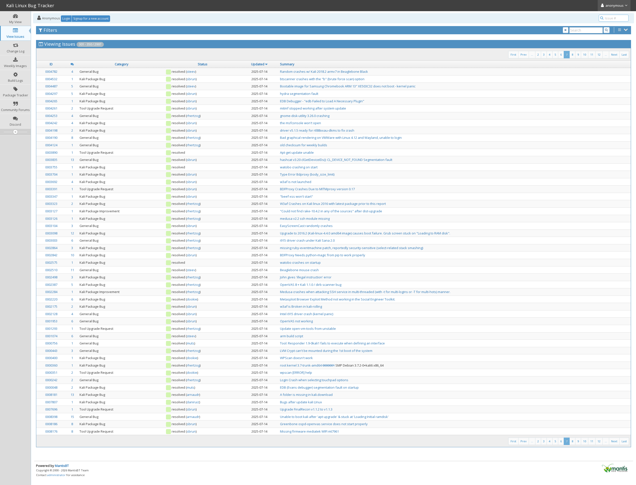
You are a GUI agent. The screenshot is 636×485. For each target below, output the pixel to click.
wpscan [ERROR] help (296, 372)
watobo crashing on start (299, 167)
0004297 (51, 93)
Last (624, 54)
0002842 (51, 255)
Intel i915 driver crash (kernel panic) (306, 314)
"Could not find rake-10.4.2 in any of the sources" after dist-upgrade (331, 211)
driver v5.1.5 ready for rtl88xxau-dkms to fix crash (317, 130)
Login (66, 18)
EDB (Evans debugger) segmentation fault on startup (319, 387)
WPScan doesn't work (296, 358)
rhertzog (193, 115)
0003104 (51, 226)
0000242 (51, 380)
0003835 (51, 159)
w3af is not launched (295, 182)
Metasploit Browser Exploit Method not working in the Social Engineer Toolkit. (337, 299)
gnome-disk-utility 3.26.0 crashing (304, 115)
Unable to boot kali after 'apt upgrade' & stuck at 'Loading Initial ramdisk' (334, 416)
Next (614, 54)
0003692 (51, 182)
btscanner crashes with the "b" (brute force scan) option (322, 79)
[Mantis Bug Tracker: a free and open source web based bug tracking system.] (614, 468)
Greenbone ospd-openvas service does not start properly (324, 424)
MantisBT (62, 465)
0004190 (51, 137)
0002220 (51, 299)
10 (584, 54)
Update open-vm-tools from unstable (308, 328)
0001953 (51, 321)
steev (191, 71)
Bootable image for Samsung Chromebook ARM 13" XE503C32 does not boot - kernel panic (347, 86)
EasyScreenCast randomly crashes (306, 226)
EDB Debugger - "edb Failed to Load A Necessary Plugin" (322, 101)
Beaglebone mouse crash (299, 270)
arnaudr (193, 394)
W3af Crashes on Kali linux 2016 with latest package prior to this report (333, 203)
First (513, 54)
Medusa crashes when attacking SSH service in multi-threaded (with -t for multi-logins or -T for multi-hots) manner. (365, 292)
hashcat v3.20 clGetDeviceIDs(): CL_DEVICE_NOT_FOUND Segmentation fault (336, 159)
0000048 (51, 387)
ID (51, 64)
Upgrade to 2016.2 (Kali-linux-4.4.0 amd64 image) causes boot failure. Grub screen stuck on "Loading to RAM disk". (365, 233)
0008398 (51, 416)
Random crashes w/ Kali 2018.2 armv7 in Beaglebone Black (324, 71)
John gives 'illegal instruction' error (305, 277)
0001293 (51, 328)
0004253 (51, 115)
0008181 (51, 394)
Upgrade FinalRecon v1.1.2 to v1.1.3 (306, 409)
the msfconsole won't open (300, 123)
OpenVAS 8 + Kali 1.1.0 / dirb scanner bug (310, 284)
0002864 (51, 248)
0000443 (51, 350)
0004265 (51, 101)
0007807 (51, 402)
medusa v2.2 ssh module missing (305, 218)
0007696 (51, 409)
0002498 (51, 277)
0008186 (51, 424)
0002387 (51, 284)
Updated (257, 64)
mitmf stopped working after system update (313, 108)
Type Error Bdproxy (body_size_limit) (307, 174)
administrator (56, 475)
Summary (287, 64)
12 (598, 54)
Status (202, 64)
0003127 (51, 211)
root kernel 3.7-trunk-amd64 (301, 365)
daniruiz (193, 402)
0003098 (51, 233)
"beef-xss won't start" (296, 196)
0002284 (51, 292)
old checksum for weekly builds (303, 145)
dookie (192, 299)
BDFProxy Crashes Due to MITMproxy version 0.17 (317, 189)
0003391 (51, 189)
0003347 (51, 196)
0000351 (51, 372)
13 (72, 159)
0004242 (51, 123)
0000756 (51, 343)
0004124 (51, 145)
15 (72, 416)
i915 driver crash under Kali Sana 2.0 (307, 240)
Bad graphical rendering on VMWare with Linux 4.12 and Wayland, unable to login (341, 137)
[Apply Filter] (606, 30)
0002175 (51, 306)
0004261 (51, 108)
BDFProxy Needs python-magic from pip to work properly (322, 255)
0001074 (51, 336)
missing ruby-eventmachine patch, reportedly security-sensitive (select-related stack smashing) (351, 248)
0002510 (51, 270)
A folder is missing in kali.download (306, 394)
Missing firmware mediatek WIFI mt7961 (309, 431)
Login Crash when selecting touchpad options (314, 380)
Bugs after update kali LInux (301, 402)
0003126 (51, 218)
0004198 (51, 130)
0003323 (51, 203)
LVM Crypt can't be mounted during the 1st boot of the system (326, 350)
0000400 (51, 358)
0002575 (51, 262)
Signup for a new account (91, 18)
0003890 (51, 152)
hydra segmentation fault (299, 93)
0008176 (51, 431)
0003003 (51, 240)
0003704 (51, 174)
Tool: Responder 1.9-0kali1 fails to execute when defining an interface (332, 343)
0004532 (51, 79)
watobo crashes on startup (300, 262)
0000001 (328, 365)
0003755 (51, 167)
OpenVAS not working (296, 321)
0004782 (51, 71)
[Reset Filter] (565, 30)
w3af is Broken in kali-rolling (301, 306)
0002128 (51, 314)
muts (190, 343)
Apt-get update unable (297, 152)
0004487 (51, 86)
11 (591, 54)
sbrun (191, 79)
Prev (523, 54)
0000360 (51, 365)
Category (121, 64)
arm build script (291, 336)
